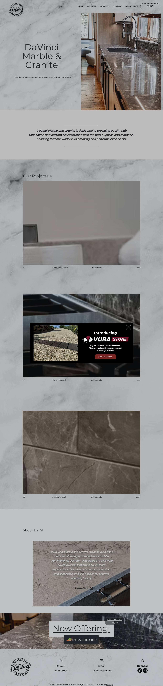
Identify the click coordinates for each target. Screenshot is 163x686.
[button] (128, 327)
